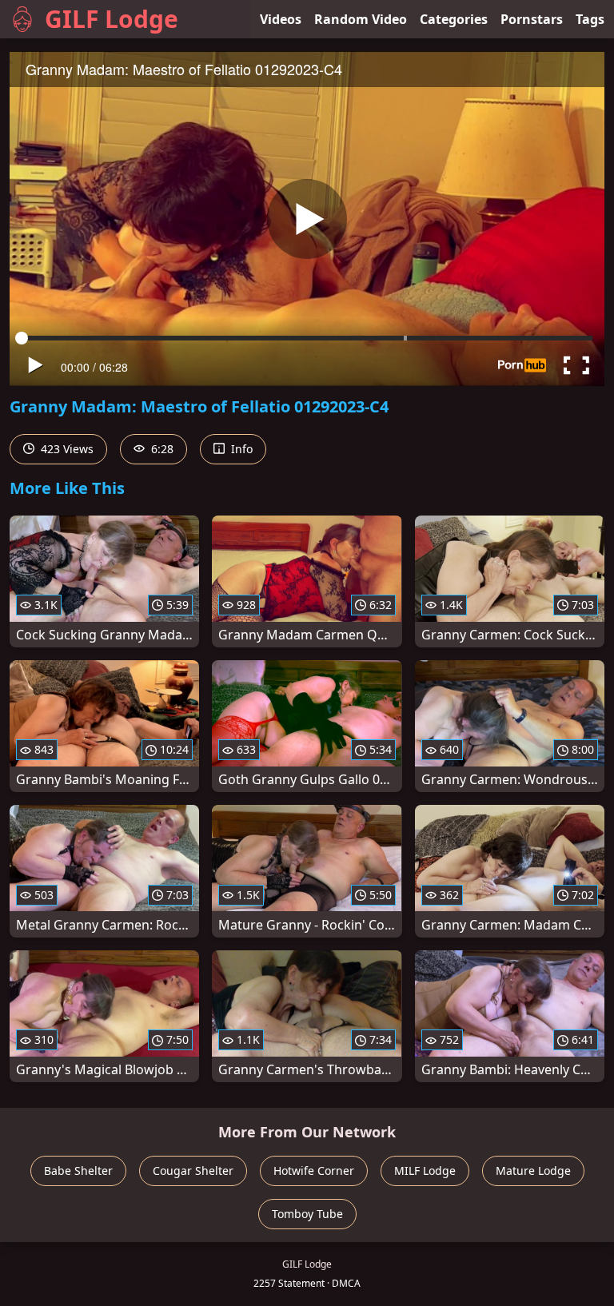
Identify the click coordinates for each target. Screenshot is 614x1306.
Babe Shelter (78, 1170)
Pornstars (531, 19)
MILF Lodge (425, 1170)
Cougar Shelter (193, 1170)
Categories (454, 19)
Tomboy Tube (307, 1213)
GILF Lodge (111, 18)
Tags (590, 19)
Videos (280, 19)
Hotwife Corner (313, 1170)
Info (240, 448)
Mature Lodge (533, 1170)
